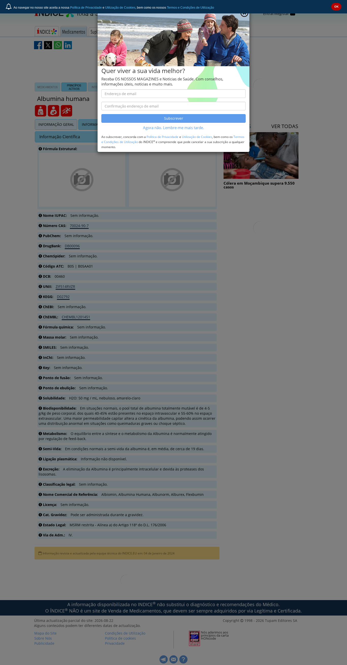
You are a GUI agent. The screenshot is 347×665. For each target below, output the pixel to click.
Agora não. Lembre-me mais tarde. (173, 127)
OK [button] (336, 6)
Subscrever (173, 118)
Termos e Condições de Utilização (190, 7)
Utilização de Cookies (120, 7)
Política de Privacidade (86, 7)
